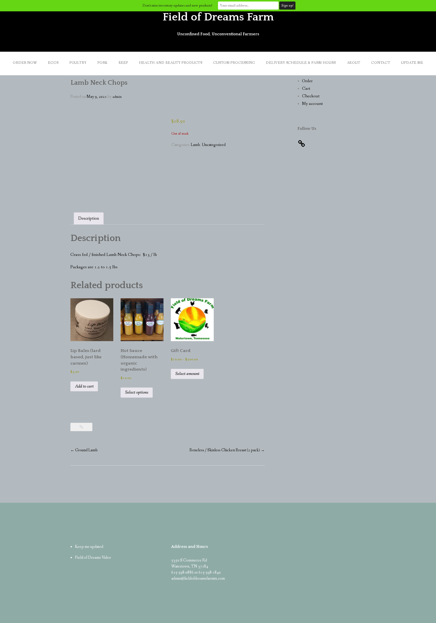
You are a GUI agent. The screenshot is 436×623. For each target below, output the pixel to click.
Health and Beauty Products (170, 63)
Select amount (187, 374)
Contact (380, 63)
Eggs (53, 63)
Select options (136, 392)
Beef (123, 63)
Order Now (25, 63)
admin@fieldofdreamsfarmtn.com (198, 578)
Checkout (311, 96)
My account (312, 104)
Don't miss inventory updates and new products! (177, 5)
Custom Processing (234, 63)
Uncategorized (214, 144)
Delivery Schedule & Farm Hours (301, 63)
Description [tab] (88, 218)
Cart (306, 89)
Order (307, 81)
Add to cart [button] (84, 386)
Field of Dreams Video (93, 557)
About (353, 63)
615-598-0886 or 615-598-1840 (196, 572)
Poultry (78, 63)
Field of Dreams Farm (218, 17)
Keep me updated (89, 546)
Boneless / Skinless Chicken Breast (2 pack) (227, 450)
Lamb (195, 144)
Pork (102, 63)
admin (117, 96)
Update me (412, 63)
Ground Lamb (84, 450)
